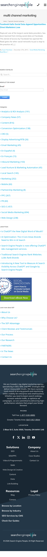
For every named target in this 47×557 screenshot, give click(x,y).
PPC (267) (5, 195)
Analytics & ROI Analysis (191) (15, 111)
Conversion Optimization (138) (15, 128)
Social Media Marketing (37, 50)
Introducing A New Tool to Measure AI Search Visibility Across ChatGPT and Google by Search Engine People (23, 266)
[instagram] (28, 437)
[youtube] (33, 437)
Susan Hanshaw (7, 50)
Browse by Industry (11, 510)
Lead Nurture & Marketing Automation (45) (21, 167)
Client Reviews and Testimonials (16, 329)
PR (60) (4, 201)
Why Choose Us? (9, 317)
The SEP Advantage (10, 323)
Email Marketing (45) (11, 145)
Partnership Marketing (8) (13, 190)
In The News (7, 351)
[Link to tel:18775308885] (38, 4)
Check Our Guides (10, 520)
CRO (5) (4, 134)
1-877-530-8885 (27, 415)
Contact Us (6, 357)
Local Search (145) (10, 173)
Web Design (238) (9, 217)
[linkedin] (23, 437)
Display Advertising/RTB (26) (14, 139)
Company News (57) (10, 117)
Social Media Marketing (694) (15, 212)
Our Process (7, 334)
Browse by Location (11, 505)
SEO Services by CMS (12, 515)
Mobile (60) (6, 184)
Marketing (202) (8, 178)
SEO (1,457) (6, 206)
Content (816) (7, 122)
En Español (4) (8, 150)
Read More (3, 52)
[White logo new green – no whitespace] (23, 533)
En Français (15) (8, 156)
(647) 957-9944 (33, 420)
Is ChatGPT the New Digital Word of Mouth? (22, 231)
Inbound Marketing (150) (13, 161)
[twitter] (18, 437)
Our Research (7, 340)
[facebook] (13, 437)
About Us (5, 312)
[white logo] (23, 372)
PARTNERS (6, 345)
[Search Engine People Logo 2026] (17, 2)
